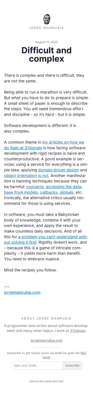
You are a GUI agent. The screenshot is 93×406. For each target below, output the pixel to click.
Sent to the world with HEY (47, 381)
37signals (78, 331)
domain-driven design (58, 170)
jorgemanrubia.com (22, 292)
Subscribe (72, 365)
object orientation (20, 175)
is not (43, 175)
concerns (35, 186)
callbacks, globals (56, 192)
